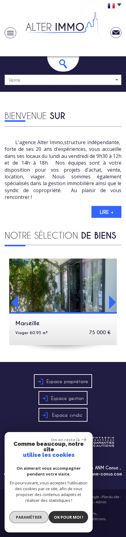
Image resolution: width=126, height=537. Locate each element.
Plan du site (110, 496)
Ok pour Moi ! (68, 517)
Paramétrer (29, 517)
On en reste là (65, 439)
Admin (101, 502)
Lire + (106, 212)
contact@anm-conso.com (96, 474)
